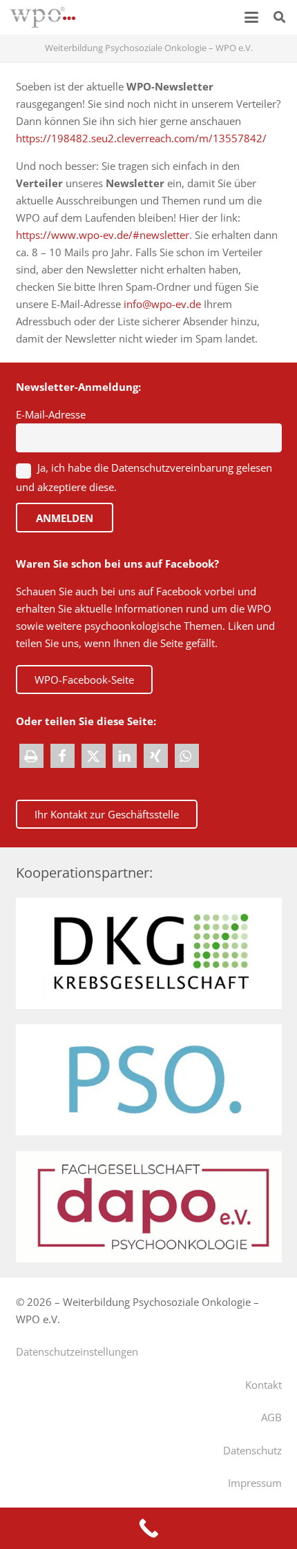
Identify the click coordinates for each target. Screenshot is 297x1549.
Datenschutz (252, 1450)
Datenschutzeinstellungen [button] (77, 1351)
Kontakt (263, 1385)
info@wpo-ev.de (162, 304)
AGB (271, 1417)
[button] (251, 17)
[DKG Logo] (149, 953)
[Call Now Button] (148, 1528)
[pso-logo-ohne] (149, 1079)
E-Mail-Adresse (51, 414)
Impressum (255, 1483)
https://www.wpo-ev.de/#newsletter (102, 235)
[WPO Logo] (42, 17)
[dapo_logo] (149, 1206)
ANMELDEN (64, 518)
